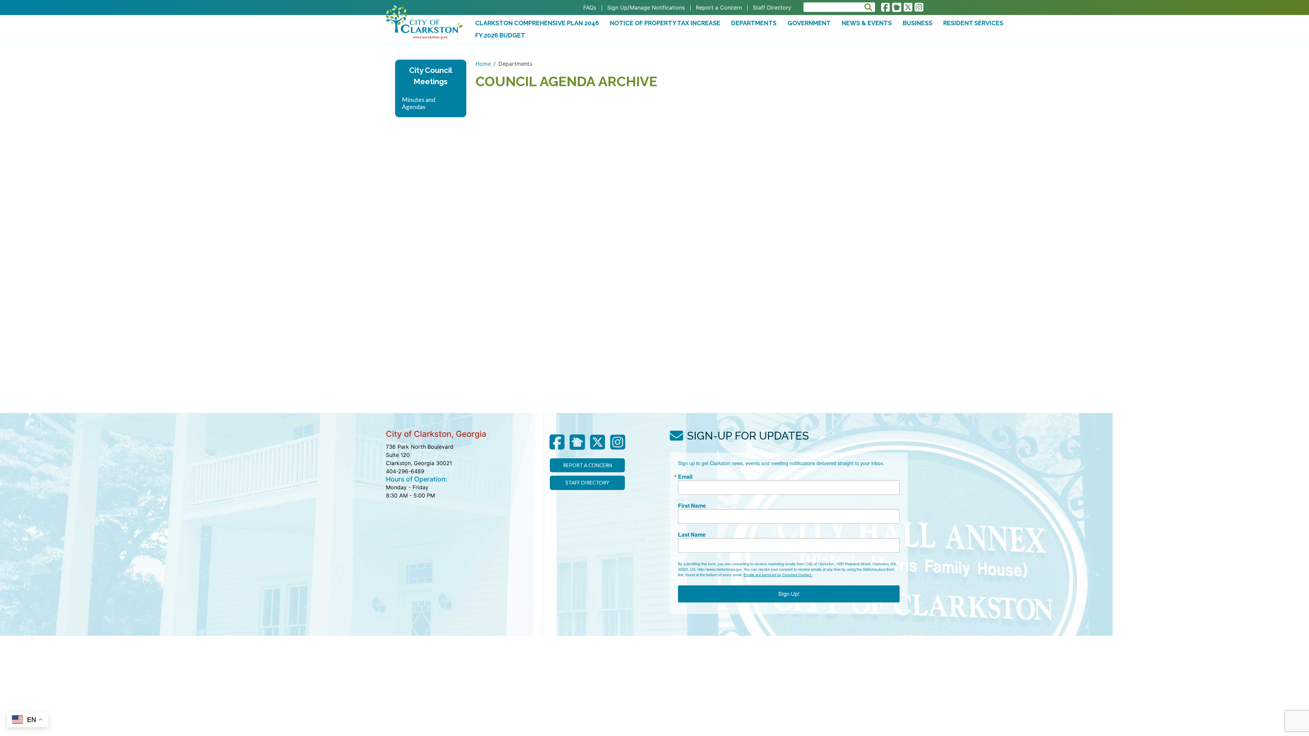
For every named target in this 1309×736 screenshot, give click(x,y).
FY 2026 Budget (502, 37)
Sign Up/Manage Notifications (646, 7)
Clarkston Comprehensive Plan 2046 (537, 23)
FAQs (589, 7)
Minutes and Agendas (418, 103)
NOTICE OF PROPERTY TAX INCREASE (665, 23)
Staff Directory (772, 7)
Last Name (692, 534)
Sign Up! (788, 594)
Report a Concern (719, 7)
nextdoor (896, 7)
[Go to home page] (424, 22)
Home (483, 63)
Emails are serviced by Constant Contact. (777, 574)
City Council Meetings (430, 76)
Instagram (919, 7)
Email (685, 476)
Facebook (885, 7)
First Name (692, 505)
